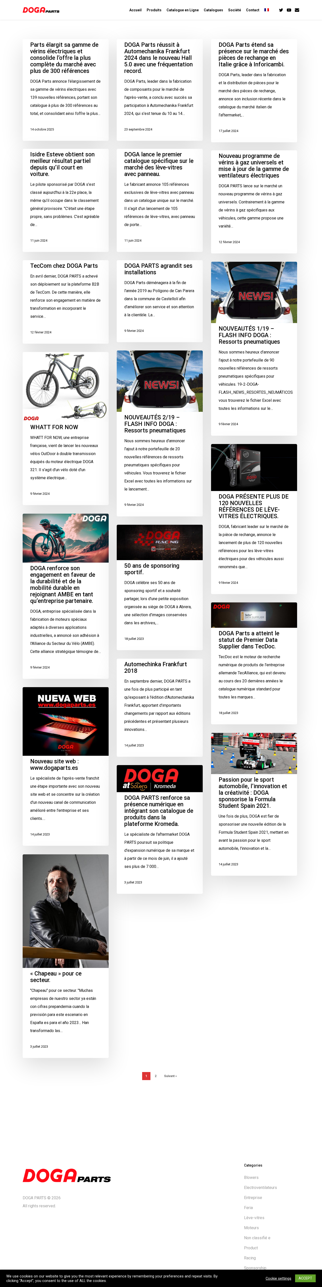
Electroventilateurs (260, 1187)
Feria (248, 1207)
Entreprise (253, 1197)
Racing (250, 1258)
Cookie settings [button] (278, 1278)
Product (251, 1248)
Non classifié (257, 1237)
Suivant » (170, 1076)
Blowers (251, 1177)
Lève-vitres (254, 1217)
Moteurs (251, 1227)
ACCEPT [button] (305, 1278)
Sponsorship (255, 1268)
